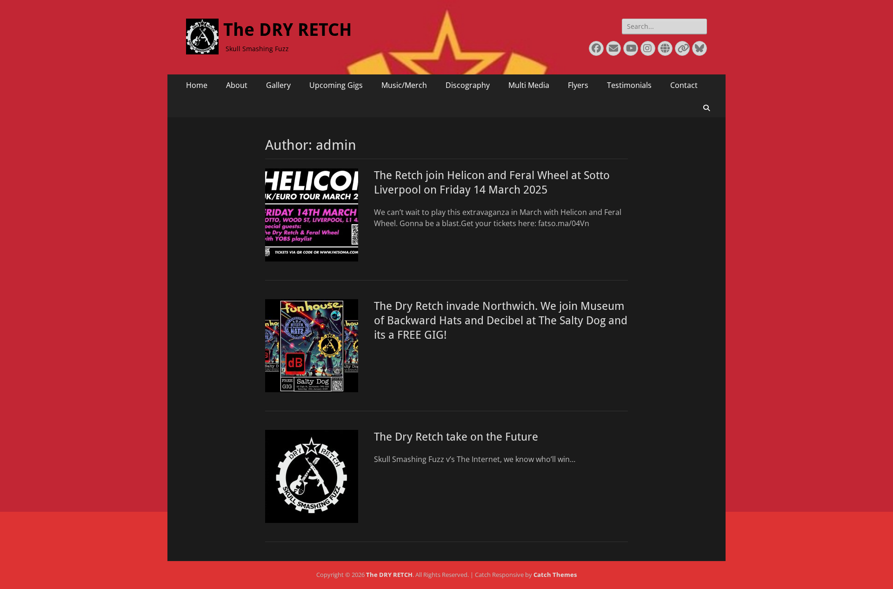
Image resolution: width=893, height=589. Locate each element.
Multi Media (528, 85)
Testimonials (629, 85)
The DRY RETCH (287, 30)
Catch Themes (555, 574)
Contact (684, 85)
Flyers (578, 85)
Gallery (278, 85)
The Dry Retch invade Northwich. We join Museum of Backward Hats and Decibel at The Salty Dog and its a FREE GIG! (500, 320)
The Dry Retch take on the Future (456, 436)
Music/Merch (404, 85)
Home (196, 85)
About (236, 85)
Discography (468, 85)
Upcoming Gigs (336, 85)
